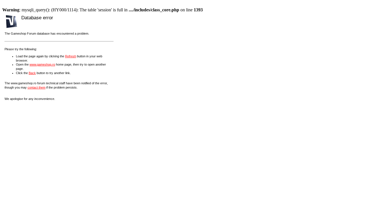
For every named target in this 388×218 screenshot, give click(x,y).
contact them (36, 87)
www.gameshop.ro (42, 64)
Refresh (70, 56)
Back (32, 73)
